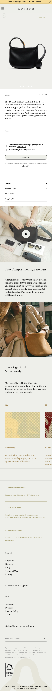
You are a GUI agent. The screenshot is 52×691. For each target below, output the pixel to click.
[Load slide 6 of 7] (31, 86)
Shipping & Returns (26, 199)
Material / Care (26, 189)
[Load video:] (26, 234)
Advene (7, 686)
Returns (9, 564)
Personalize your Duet (22, 150)
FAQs (8, 567)
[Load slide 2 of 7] (20, 86)
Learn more (21, 147)
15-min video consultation (21, 517)
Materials (9, 604)
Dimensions (26, 194)
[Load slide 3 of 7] (23, 86)
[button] (46, 329)
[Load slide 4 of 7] (26, 86)
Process (9, 607)
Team (8, 614)
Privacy (8, 574)
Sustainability (11, 611)
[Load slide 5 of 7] (28, 86)
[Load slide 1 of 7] (18, 86)
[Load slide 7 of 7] (34, 86)
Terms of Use (11, 570)
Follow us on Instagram (16, 585)
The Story (26, 183)
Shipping (9, 560)
